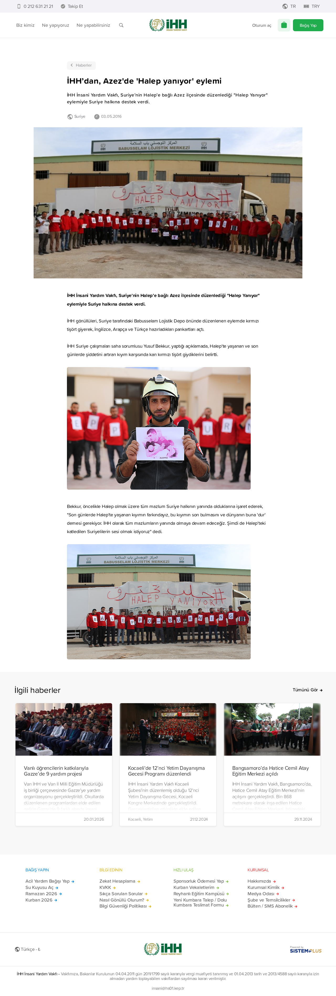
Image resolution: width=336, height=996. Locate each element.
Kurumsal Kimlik (264, 887)
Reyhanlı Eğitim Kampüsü (199, 893)
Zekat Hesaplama (117, 881)
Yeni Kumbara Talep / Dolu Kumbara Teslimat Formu (200, 902)
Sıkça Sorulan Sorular (121, 893)
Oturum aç (261, 25)
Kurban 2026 (38, 900)
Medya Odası (261, 893)
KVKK (105, 887)
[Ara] (121, 25)
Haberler (84, 65)
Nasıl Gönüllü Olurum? (121, 900)
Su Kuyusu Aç (39, 887)
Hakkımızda (259, 881)
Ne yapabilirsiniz (93, 25)
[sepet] (284, 25)
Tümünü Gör (305, 689)
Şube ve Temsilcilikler (269, 900)
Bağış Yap (308, 25)
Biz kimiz (25, 25)
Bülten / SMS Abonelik (270, 906)
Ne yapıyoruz (55, 25)
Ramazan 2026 (41, 893)
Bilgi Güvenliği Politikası (123, 906)
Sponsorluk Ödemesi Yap (199, 881)
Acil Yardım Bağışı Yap (47, 881)
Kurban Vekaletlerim (194, 887)
